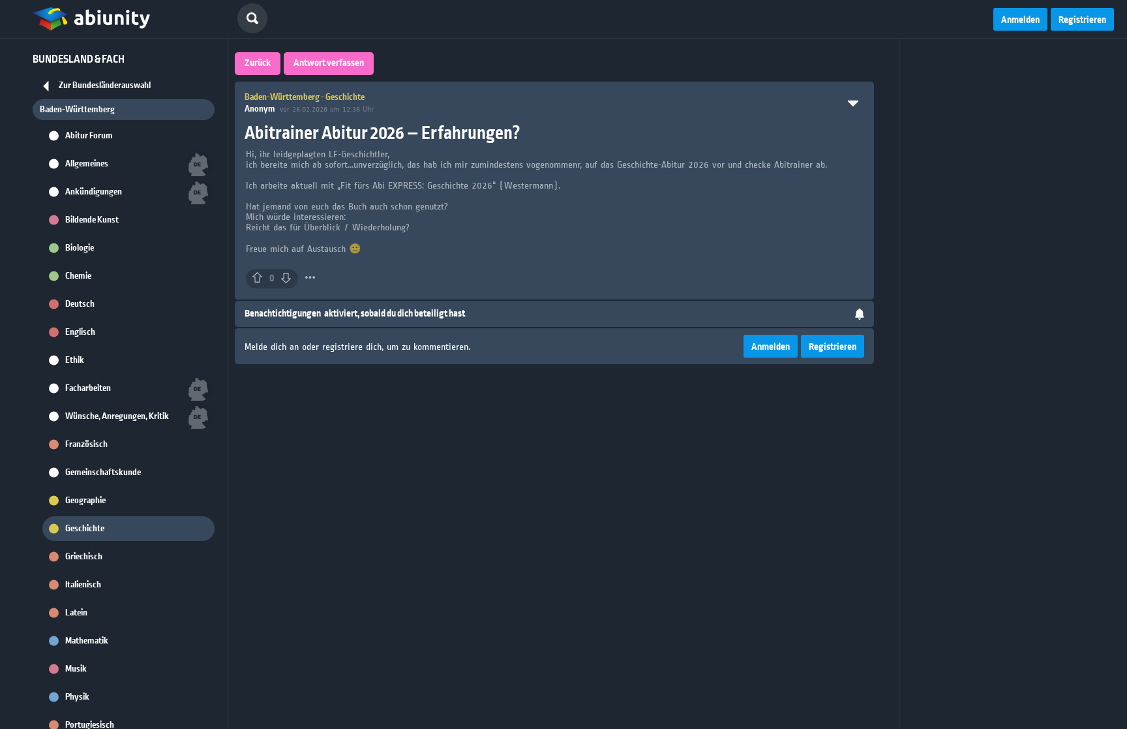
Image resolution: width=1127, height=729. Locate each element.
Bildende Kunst (92, 220)
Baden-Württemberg (77, 110)
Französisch (86, 444)
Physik (77, 697)
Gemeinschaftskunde (103, 472)
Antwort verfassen (328, 63)
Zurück (258, 63)
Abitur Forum (89, 136)
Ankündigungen (93, 192)
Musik (76, 669)
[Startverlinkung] (91, 20)
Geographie (85, 500)
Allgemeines (86, 164)
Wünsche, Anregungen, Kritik (117, 416)
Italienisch (83, 585)
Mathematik (86, 641)
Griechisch (83, 557)
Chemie (78, 276)
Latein (76, 613)
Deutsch (80, 304)
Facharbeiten (88, 388)
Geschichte (84, 529)
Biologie (79, 248)
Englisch (80, 332)
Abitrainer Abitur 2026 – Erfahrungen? (382, 133)
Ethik (74, 360)
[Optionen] (310, 277)
